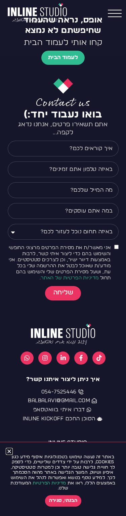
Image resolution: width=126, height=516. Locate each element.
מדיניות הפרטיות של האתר (70, 278)
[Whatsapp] (27, 358)
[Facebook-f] (81, 358)
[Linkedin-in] (63, 358)
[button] (9, 451)
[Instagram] (45, 358)
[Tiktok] (99, 358)
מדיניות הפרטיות (49, 483)
